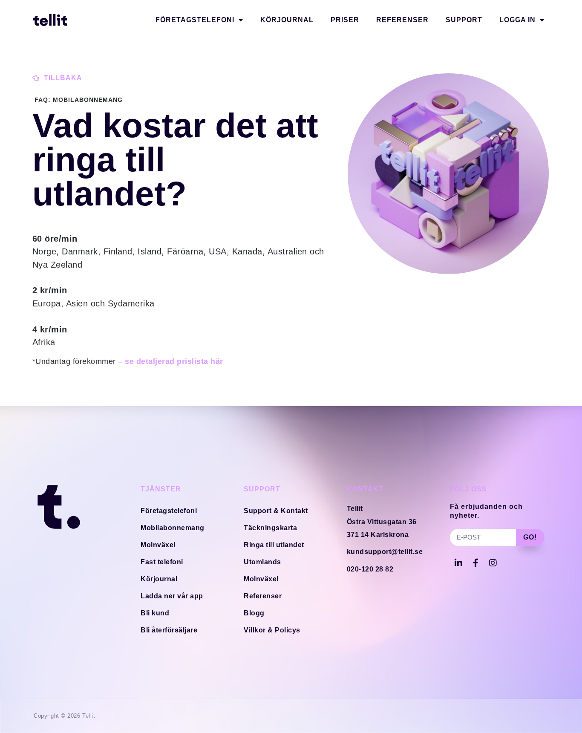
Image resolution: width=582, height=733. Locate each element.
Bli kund (155, 613)
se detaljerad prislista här (174, 361)
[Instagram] (492, 562)
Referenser (402, 19)
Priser (345, 19)
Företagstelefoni (195, 19)
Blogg (254, 613)
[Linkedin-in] (458, 562)
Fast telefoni (162, 562)
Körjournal (287, 19)
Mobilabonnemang (173, 527)
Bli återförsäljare (169, 630)
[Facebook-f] (475, 562)
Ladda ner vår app (172, 596)
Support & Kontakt (276, 510)
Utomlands (262, 562)
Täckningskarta (270, 527)
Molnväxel (158, 544)
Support (464, 19)
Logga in (517, 19)
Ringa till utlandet (274, 544)
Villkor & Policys (272, 630)
